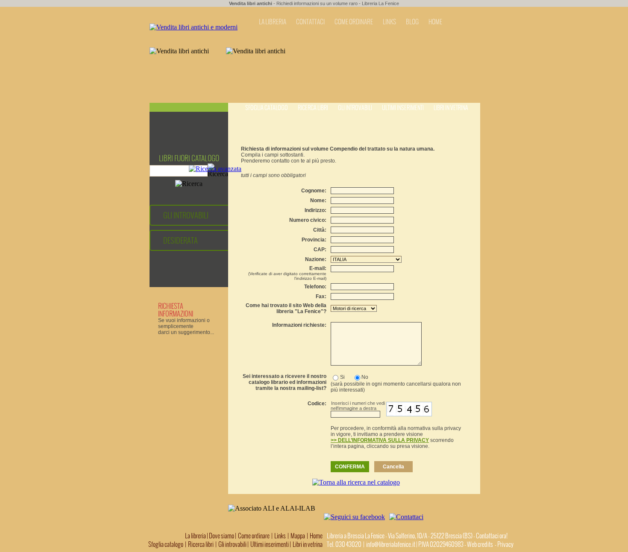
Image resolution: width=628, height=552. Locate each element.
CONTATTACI (310, 21)
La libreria (196, 536)
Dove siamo (221, 536)
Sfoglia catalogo (266, 108)
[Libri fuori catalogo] (194, 27)
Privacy (505, 544)
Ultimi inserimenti (403, 108)
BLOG (412, 21)
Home (316, 536)
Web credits (480, 544)
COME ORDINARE (354, 21)
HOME (435, 21)
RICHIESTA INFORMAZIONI (175, 309)
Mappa (298, 536)
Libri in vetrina (451, 108)
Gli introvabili (355, 108)
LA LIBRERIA (272, 21)
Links (280, 536)
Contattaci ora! (492, 536)
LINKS (389, 21)
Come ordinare (254, 536)
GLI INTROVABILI (185, 215)
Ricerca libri (313, 108)
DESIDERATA (180, 240)
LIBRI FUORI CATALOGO (189, 158)
